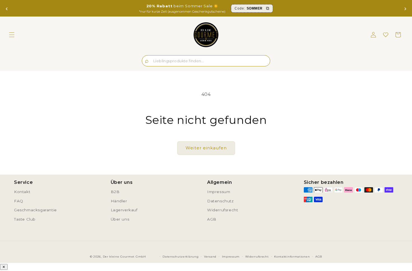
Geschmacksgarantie (35, 210)
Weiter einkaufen (206, 147)
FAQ (18, 201)
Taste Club (25, 219)
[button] (12, 35)
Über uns (120, 219)
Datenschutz (220, 201)
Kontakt (22, 191)
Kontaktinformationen (292, 256)
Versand (210, 256)
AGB (211, 219)
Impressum (218, 191)
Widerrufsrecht (222, 210)
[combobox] (206, 60)
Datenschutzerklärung (180, 256)
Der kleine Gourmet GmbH (124, 256)
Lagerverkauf (124, 210)
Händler (119, 201)
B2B (115, 191)
